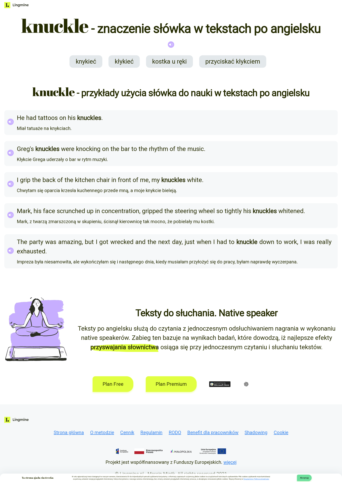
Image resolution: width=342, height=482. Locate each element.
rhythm (158, 148)
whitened (291, 211)
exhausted (31, 251)
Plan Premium (171, 384)
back (49, 180)
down (266, 241)
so (219, 211)
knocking (88, 148)
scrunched (71, 211)
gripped (152, 211)
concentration (120, 211)
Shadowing (256, 432)
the (114, 148)
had (31, 117)
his (72, 117)
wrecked (121, 241)
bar (125, 148)
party (36, 241)
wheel (207, 211)
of (172, 148)
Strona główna (69, 432)
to (134, 148)
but (89, 241)
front (124, 180)
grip (25, 180)
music (195, 148)
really (324, 241)
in (113, 180)
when (204, 241)
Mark (24, 211)
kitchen (85, 180)
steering (186, 211)
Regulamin (151, 432)
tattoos (48, 117)
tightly (233, 211)
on (62, 117)
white (194, 180)
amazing (70, 241)
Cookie (281, 432)
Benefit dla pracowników (212, 432)
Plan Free (113, 384)
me (144, 180)
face (49, 211)
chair (103, 180)
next (164, 241)
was (50, 241)
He (21, 117)
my (155, 180)
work (290, 241)
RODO (175, 432)
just (190, 241)
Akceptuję (304, 478)
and (140, 241)
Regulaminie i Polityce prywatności (256, 479)
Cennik (127, 432)
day (177, 241)
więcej (230, 462)
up (90, 211)
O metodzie (102, 432)
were (67, 148)
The (22, 241)
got (103, 241)
